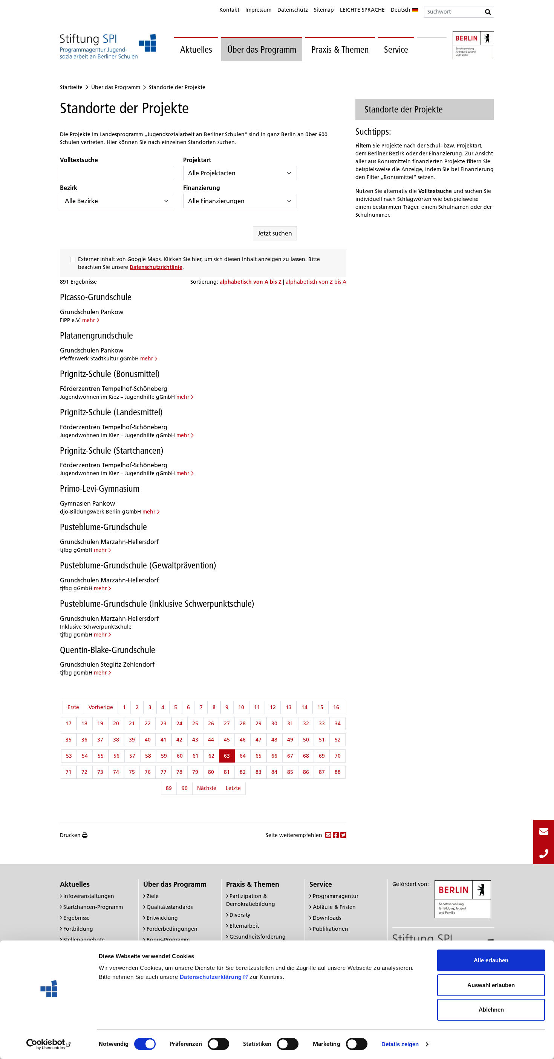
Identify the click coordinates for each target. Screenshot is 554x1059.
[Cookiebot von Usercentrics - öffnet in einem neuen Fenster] (49, 1044)
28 (243, 723)
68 (306, 755)
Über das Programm (261, 49)
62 (211, 755)
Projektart (197, 160)
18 (84, 723)
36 (84, 739)
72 (84, 772)
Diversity (240, 915)
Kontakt (229, 9)
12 (273, 707)
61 (196, 755)
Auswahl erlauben (491, 985)
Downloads (327, 918)
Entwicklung (162, 918)
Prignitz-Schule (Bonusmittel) (110, 373)
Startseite (71, 87)
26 (211, 723)
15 (320, 707)
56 (116, 755)
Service (396, 49)
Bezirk (68, 187)
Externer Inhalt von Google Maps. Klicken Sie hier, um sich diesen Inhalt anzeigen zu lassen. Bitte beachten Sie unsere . (199, 263)
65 (259, 755)
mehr (88, 320)
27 (227, 723)
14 (304, 707)
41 (164, 739)
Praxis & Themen (340, 49)
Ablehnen (491, 1009)
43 (195, 739)
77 (164, 772)
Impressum (258, 9)
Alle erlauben (491, 960)
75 (132, 772)
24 (179, 723)
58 (148, 755)
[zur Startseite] (108, 46)
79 (195, 772)
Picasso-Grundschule (96, 297)
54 (85, 755)
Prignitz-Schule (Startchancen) (112, 450)
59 (164, 755)
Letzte (233, 788)
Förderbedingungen (172, 928)
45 (227, 739)
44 (211, 739)
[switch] (218, 1044)
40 (148, 739)
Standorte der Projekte (177, 87)
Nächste (206, 788)
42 (179, 739)
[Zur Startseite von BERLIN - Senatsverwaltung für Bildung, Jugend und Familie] (473, 46)
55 (101, 755)
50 (306, 739)
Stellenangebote (84, 939)
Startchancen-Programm (93, 907)
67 (290, 755)
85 (290, 772)
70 (338, 755)
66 (274, 755)
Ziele (153, 896)
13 (289, 707)
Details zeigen (400, 1044)
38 (116, 739)
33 (322, 723)
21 (132, 723)
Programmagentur (335, 896)
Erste (73, 707)
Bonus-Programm (168, 939)
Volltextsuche (79, 160)
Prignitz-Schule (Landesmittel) (111, 412)
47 (259, 739)
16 (336, 707)
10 (241, 707)
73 (100, 772)
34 (338, 723)
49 (290, 739)
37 (100, 739)
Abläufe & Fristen (334, 907)
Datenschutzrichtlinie (156, 267)
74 (116, 772)
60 (180, 755)
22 (148, 723)
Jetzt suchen (275, 233)
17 (69, 723)
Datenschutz (292, 9)
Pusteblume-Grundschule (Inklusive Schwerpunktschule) (157, 603)
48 (274, 739)
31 (290, 723)
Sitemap (324, 9)
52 (338, 739)
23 (164, 723)
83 (259, 772)
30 (274, 723)
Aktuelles (196, 49)
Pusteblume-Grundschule (103, 526)
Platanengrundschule (96, 335)
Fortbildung (78, 928)
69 (322, 755)
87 (322, 772)
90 (185, 788)
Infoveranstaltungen (88, 896)
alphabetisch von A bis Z (251, 281)
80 (211, 772)
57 (132, 755)
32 (306, 723)
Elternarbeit (244, 925)
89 (169, 788)
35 (69, 739)
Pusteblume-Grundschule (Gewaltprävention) (138, 565)
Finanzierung (201, 187)
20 (116, 723)
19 (100, 723)
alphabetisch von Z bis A (316, 281)
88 (338, 772)
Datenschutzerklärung (211, 977)
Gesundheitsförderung (258, 936)
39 (132, 739)
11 (257, 707)
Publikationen (330, 928)
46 (243, 739)
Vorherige (101, 707)
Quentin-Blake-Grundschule (107, 649)
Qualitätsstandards (170, 907)
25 (195, 723)
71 (69, 772)
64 (243, 755)
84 (274, 772)
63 (227, 755)
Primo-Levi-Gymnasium (99, 488)
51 (322, 739)
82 (243, 772)
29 (259, 723)
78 (179, 772)
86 (306, 772)
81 (227, 772)
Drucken (70, 835)
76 (148, 772)
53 (69, 755)
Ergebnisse (76, 918)
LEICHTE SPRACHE (362, 9)
